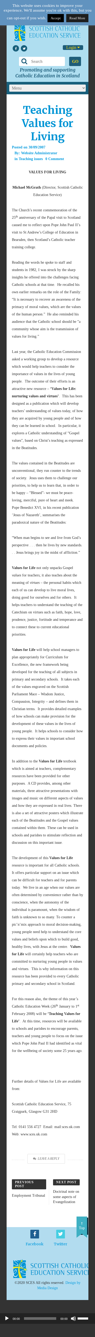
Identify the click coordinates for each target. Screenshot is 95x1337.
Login (71, 47)
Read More (77, 18)
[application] (47, 1318)
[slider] (85, 1318)
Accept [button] (56, 18)
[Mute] (73, 1318)
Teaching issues (31, 159)
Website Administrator (39, 153)
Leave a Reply (48, 1159)
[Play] (7, 1318)
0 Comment (54, 159)
